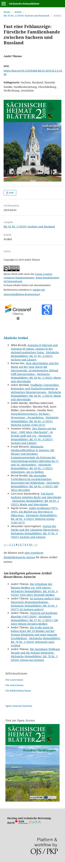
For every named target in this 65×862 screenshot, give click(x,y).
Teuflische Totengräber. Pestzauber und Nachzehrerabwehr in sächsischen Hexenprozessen (35, 388)
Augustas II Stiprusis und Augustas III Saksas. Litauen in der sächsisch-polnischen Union (34, 348)
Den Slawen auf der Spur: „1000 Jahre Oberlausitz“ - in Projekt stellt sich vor (33, 432)
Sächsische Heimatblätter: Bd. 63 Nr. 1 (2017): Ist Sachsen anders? (34, 607)
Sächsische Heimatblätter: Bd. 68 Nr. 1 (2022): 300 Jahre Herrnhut (35, 486)
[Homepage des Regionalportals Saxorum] (36, 822)
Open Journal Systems (18, 706)
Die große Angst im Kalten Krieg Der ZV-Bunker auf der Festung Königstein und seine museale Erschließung (34, 633)
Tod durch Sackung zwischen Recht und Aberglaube (36, 495)
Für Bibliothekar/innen (18, 690)
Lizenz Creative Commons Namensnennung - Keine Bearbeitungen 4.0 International (31, 277)
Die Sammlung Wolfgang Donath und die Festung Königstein (35, 650)
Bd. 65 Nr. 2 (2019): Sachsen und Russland (26, 15)
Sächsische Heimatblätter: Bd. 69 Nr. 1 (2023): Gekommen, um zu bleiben (32, 468)
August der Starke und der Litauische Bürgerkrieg (35, 527)
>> (36, 544)
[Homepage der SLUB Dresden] (21, 822)
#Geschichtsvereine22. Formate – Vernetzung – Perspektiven (31, 415)
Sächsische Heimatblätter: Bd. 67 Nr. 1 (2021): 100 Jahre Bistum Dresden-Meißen (34, 620)
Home (7, 12)
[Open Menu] (3, 3)
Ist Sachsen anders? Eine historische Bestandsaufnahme (35, 600)
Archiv (18, 12)
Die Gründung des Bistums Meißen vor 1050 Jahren (31, 585)
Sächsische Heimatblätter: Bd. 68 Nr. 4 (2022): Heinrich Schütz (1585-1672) (35, 421)
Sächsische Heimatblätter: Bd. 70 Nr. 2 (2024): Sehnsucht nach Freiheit (36, 642)
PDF (11, 192)
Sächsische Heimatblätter (24, 3)
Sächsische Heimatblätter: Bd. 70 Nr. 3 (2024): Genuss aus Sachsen (34, 658)
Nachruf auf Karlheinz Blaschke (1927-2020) (34, 614)
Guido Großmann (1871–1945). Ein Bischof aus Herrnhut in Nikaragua (34, 511)
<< (5, 544)
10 (30, 544)
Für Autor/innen (14, 685)
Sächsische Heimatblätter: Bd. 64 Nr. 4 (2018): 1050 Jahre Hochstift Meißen (34, 593)
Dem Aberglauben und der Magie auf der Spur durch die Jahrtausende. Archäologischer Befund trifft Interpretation (35, 368)
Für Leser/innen (14, 679)
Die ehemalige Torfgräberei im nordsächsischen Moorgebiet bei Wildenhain (31, 479)
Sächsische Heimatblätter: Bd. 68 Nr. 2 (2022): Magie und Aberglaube (36, 377)
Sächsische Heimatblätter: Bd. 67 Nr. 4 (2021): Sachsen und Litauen (35, 356)
